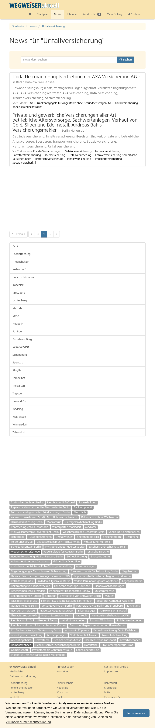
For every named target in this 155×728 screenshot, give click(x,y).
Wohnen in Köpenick (77, 630)
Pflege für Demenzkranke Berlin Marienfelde (38, 655)
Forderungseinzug (22, 542)
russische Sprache (98, 551)
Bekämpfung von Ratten (26, 596)
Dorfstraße (91, 645)
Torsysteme (42, 640)
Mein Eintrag (114, 14)
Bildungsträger (86, 610)
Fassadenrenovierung (24, 601)
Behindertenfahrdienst (67, 640)
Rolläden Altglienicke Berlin (53, 581)
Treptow (17, 393)
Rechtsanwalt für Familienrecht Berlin (34, 620)
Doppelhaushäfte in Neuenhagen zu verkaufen (102, 576)
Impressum (111, 671)
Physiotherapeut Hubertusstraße (64, 547)
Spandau (17, 362)
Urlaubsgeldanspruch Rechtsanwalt (58, 542)
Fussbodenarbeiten (40, 537)
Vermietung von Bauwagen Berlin (80, 596)
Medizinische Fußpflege (25, 551)
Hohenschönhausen (24, 277)
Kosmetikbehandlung (114, 635)
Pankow (17, 331)
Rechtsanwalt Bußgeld (61, 502)
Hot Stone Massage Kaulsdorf (72, 586)
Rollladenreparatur (22, 581)
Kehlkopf (50, 596)
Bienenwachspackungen (109, 586)
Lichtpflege (17, 537)
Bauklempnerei (83, 507)
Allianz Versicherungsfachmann (30, 561)
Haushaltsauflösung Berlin (27, 522)
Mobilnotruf (54, 522)
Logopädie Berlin (132, 581)
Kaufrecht (82, 615)
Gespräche (132, 537)
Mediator (90, 527)
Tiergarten (18, 386)
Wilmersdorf (19, 424)
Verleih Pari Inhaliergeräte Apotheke (96, 581)
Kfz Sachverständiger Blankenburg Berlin (35, 630)
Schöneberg (19, 355)
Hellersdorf (19, 269)
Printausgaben (65, 667)
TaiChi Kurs (133, 606)
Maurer (109, 596)
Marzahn (17, 308)
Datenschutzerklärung (22, 676)
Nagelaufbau (129, 571)
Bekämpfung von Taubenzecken (30, 586)
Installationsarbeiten (73, 620)
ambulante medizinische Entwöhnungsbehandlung (41, 566)
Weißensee (19, 417)
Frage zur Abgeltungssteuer (57, 610)
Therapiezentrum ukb (24, 615)
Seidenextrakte (112, 537)
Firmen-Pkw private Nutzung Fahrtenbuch (66, 601)
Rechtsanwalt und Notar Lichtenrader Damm (38, 625)
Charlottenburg (21, 254)
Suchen (135, 14)
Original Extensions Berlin (56, 615)
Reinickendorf (20, 347)
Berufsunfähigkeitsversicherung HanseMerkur (98, 625)
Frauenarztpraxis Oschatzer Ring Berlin (94, 571)
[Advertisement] (77, 197)
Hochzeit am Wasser (23, 610)
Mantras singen (85, 566)
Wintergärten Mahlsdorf (66, 527)
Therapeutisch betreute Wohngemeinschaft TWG (40, 576)
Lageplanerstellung (87, 650)
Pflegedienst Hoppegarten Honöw (69, 591)
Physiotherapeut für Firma (117, 645)
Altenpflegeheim (21, 640)
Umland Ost (19, 401)
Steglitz (16, 370)
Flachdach (80, 512)
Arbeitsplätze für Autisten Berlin (63, 551)
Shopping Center (101, 556)
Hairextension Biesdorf (113, 610)
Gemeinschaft (19, 650)
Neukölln (17, 324)
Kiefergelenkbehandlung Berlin (83, 522)
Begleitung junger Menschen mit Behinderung (38, 571)
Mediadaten (16, 671)
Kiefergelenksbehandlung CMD (110, 615)
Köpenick (18, 285)
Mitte (15, 316)
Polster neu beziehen (129, 620)
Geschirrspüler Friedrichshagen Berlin (57, 645)
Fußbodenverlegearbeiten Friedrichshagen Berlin (40, 512)
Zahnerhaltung (87, 502)
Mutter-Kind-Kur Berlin (97, 542)
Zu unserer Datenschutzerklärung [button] (28, 722)
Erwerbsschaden (130, 640)
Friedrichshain (20, 262)
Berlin (15, 246)
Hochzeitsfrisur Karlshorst (100, 640)
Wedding (17, 409)
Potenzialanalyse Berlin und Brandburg (99, 606)
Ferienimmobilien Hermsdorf (28, 591)
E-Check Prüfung (77, 556)
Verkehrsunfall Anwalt (83, 635)
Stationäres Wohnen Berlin (27, 502)
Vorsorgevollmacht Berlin (57, 606)
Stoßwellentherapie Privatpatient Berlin (35, 532)
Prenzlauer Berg (22, 339)
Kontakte (62, 671)
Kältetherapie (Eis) (88, 537)
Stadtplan (42, 14)
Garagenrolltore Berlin (24, 606)
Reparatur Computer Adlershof (115, 601)
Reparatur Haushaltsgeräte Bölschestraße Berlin (40, 507)
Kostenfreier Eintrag (116, 667)
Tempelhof (18, 378)
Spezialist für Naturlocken (124, 532)
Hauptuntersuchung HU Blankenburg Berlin (37, 556)
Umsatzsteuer (64, 537)
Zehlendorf (18, 432)
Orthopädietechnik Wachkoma (99, 517)
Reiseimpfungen (56, 635)
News (57, 14)
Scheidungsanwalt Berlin (26, 547)
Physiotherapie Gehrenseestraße (52, 650)
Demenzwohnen (21, 645)
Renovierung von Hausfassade (29, 527)
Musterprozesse (104, 591)
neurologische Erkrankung (26, 635)
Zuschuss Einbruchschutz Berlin (107, 547)
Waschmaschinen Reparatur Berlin (83, 532)
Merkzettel (91, 14)
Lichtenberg (19, 300)
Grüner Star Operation (66, 561)
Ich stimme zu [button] (136, 713)
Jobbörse (72, 14)
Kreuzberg (18, 293)
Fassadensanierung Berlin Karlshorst (115, 630)
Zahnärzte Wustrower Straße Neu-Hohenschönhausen (44, 517)
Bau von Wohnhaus (101, 620)
